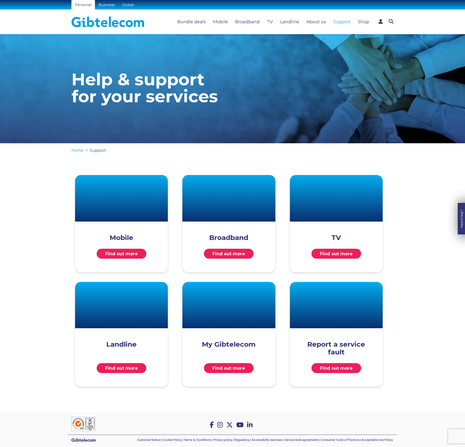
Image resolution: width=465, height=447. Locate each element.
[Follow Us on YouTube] (240, 425)
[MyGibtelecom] (381, 21)
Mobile (220, 21)
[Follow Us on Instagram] (221, 425)
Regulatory (241, 440)
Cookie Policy (172, 440)
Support (342, 21)
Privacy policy (222, 440)
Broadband (247, 21)
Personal (83, 4)
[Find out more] (121, 198)
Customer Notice (149, 440)
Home (77, 150)
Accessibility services (267, 440)
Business (107, 4)
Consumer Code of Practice (340, 440)
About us (316, 21)
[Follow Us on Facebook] (212, 425)
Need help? (462, 218)
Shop (363, 21)
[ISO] (83, 424)
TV (270, 21)
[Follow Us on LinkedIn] (250, 425)
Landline (289, 21)
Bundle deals (191, 21)
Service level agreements (301, 440)
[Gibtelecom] (107, 21)
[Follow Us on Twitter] (230, 425)
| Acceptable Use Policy (376, 440)
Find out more (121, 253)
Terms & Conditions (197, 440)
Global (128, 4)
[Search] (391, 21)
